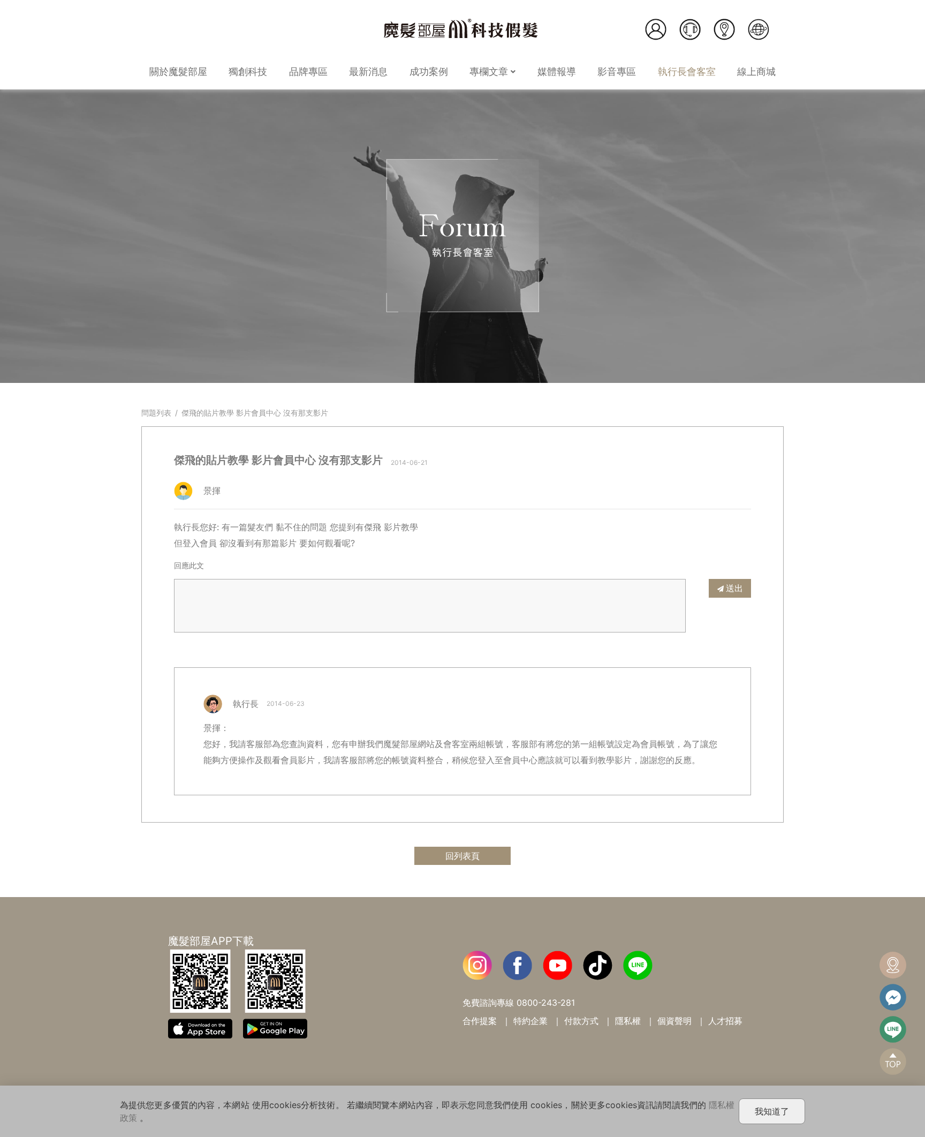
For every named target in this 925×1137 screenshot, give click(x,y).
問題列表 (156, 412)
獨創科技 (248, 71)
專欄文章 (490, 71)
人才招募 (725, 1020)
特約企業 (530, 1020)
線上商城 (756, 71)
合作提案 (479, 1020)
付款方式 (581, 1020)
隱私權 (628, 1020)
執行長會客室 (687, 71)
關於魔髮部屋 (178, 71)
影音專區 (616, 71)
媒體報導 (556, 71)
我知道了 (772, 1111)
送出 (734, 588)
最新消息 (368, 71)
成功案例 (429, 71)
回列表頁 (462, 855)
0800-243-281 (546, 1002)
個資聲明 (674, 1020)
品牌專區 (308, 71)
